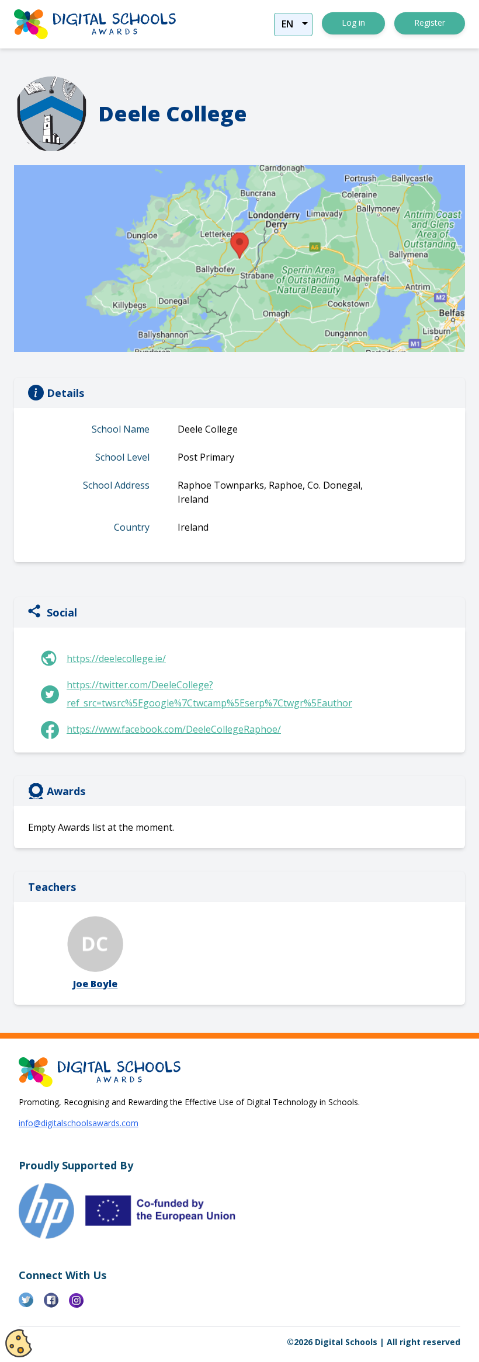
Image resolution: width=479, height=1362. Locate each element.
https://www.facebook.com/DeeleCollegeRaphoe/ (174, 729)
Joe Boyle (95, 983)
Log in (353, 22)
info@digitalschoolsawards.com (78, 1122)
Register (429, 22)
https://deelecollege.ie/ (116, 658)
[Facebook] (56, 1305)
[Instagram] (81, 1305)
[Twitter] (31, 1305)
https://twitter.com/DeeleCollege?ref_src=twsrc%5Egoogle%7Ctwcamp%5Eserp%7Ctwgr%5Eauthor (209, 693)
